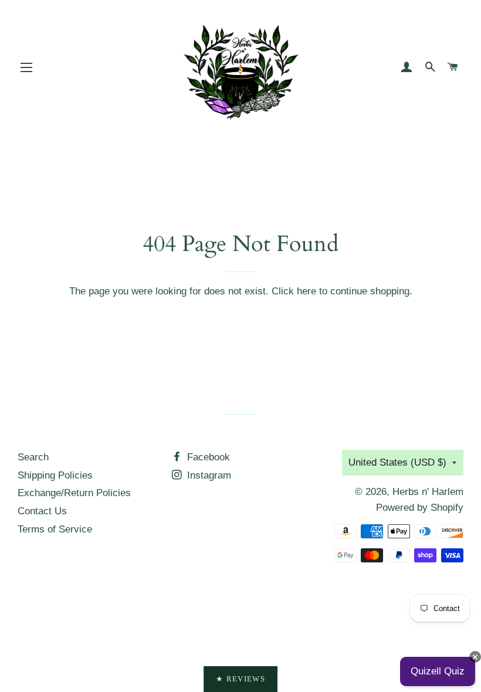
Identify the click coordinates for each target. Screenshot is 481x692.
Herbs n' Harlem (427, 491)
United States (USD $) (397, 462)
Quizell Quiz (438, 671)
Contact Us (42, 511)
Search (33, 457)
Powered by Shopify (419, 507)
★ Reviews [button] (240, 678)
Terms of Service (55, 529)
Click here (294, 291)
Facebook (207, 457)
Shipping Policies (55, 475)
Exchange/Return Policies (74, 492)
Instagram (207, 475)
